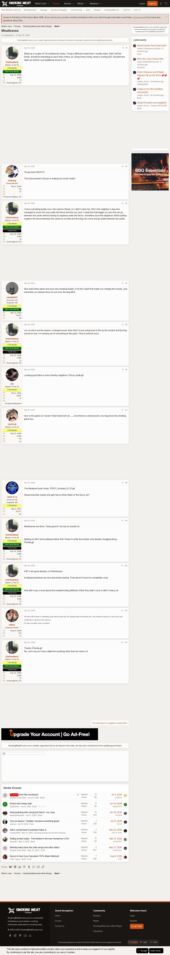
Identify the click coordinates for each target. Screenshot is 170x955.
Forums (56, 3)
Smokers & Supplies (59, 10)
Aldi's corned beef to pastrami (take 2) (28, 829)
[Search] (166, 3)
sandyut (118, 815)
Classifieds (98, 931)
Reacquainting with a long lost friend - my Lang (32, 812)
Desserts (141, 67)
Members (94, 3)
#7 (126, 410)
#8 (126, 483)
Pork (32, 824)
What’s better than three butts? (152, 45)
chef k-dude (117, 833)
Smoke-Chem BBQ (18, 798)
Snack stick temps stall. (21, 803)
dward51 (13, 841)
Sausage (43, 10)
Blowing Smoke (30, 10)
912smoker (117, 850)
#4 (126, 283)
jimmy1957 (117, 841)
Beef (42, 798)
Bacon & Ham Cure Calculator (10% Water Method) (34, 856)
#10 (126, 565)
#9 (126, 520)
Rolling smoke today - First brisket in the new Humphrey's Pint (39, 838)
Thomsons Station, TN (12, 197)
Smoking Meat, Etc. (111, 10)
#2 (126, 166)
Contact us (59, 926)
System (134, 942)
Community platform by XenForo (81, 942)
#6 (126, 369)
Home (57, 915)
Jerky (88, 10)
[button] (48, 4)
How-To (137, 10)
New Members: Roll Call (11, 10)
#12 (126, 642)
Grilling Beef (142, 84)
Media (80, 3)
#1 (126, 48)
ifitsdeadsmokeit (17, 815)
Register (133, 921)
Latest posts (139, 40)
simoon (13, 824)
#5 (126, 324)
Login (132, 915)
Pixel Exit (117, 942)
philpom (118, 797)
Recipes (97, 10)
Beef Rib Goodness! (28, 794)
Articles (67, 3)
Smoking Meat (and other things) (107, 926)
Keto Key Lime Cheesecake (150, 58)
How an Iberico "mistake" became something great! (34, 821)
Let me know (139, 17)
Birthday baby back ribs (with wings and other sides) (35, 847)
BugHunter (14, 806)
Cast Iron (126, 10)
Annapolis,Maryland (13, 403)
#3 (126, 203)
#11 (126, 610)
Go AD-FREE (136, 926)
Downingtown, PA (14, 83)
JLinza (119, 824)
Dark (155, 942)
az (20, 441)
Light (145, 942)
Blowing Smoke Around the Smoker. (50, 833)
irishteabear (9, 35)
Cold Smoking (76, 10)
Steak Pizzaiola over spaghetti (151, 102)
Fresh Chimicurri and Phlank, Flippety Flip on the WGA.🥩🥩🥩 (152, 75)
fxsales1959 (15, 833)
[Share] (123, 48)
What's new (40, 3)
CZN (12, 859)
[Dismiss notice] (166, 17)
